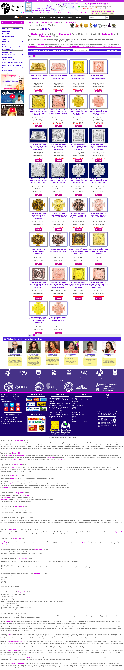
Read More (113, 46)
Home (26, 17)
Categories (51, 17)
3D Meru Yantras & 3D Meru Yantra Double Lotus (46, 22)
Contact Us (42, 17)
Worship (78, 17)
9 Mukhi (10, 634)
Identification (61, 17)
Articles (70, 17)
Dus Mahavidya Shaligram (15, 641)
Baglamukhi (37, 33)
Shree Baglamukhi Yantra (69, 22)
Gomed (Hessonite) (13, 650)
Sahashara (9, 621)
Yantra (29, 22)
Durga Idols (27, 658)
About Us (33, 17)
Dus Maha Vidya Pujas (17, 663)
